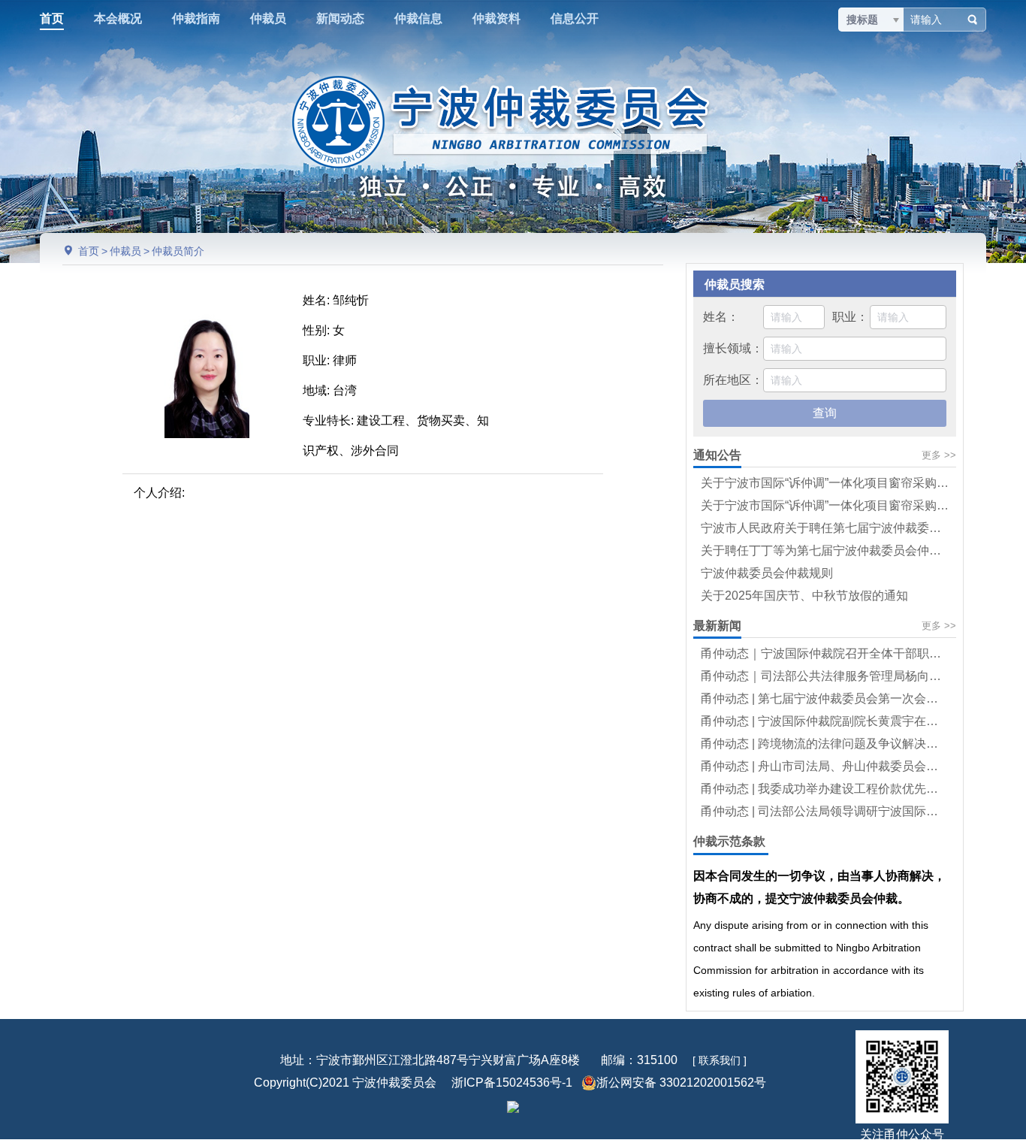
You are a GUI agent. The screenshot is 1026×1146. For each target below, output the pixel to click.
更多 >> (939, 455)
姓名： (721, 316)
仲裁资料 (496, 18)
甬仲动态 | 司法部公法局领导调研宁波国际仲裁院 (831, 811)
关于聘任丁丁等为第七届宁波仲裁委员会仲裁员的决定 (845, 550)
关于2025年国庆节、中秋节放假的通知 (804, 595)
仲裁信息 (418, 18)
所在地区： (733, 379)
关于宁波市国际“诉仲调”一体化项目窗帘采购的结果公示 (849, 482)
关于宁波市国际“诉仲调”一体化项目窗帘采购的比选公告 (849, 505)
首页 (52, 18)
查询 (825, 413)
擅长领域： (733, 348)
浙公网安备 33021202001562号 (681, 1082)
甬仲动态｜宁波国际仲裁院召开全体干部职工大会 (833, 653)
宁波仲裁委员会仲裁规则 (767, 573)
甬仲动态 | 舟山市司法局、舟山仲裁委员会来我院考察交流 (855, 766)
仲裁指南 (196, 18)
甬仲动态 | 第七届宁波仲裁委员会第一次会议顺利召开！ (849, 698)
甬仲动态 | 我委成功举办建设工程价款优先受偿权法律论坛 (855, 788)
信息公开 (575, 18)
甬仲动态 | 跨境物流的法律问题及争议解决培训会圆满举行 (855, 743)
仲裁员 (268, 18)
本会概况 (118, 18)
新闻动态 (340, 18)
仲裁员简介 (178, 251)
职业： (850, 316)
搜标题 (862, 20)
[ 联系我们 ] (720, 1060)
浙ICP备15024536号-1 (511, 1082)
